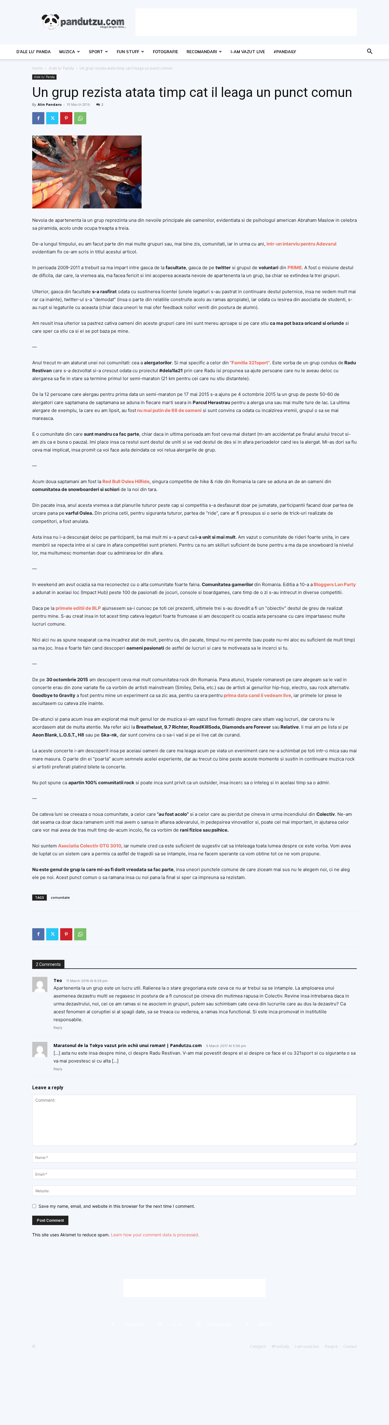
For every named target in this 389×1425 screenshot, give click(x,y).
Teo (57, 980)
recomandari (202, 51)
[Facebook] (38, 118)
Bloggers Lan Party (335, 584)
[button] (369, 52)
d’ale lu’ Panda (33, 51)
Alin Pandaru (50, 104)
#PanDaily (285, 51)
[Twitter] (52, 118)
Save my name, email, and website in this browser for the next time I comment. (117, 1206)
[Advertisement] (246, 22)
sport (96, 51)
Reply (57, 1027)
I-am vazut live (248, 51)
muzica (67, 51)
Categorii (258, 1346)
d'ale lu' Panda (61, 68)
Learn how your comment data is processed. (155, 1234)
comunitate (60, 897)
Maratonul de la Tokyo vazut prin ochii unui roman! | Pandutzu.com (127, 1045)
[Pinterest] (66, 118)
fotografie (165, 51)
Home (37, 68)
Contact (350, 1346)
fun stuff (128, 51)
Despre (331, 1346)
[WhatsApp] (80, 118)
